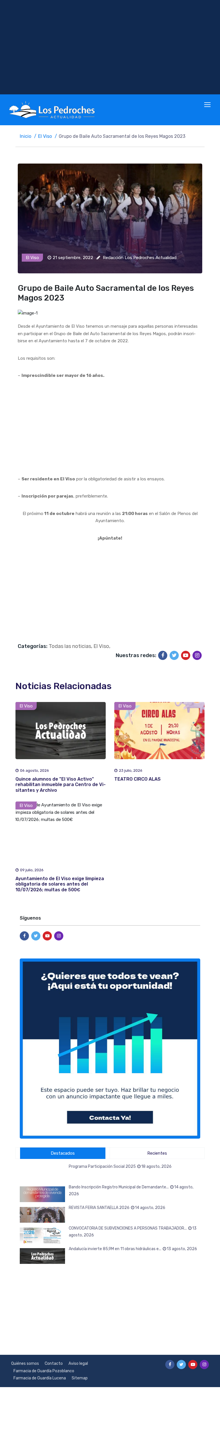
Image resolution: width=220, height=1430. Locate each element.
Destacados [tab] (63, 1153)
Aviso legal (78, 1363)
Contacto (54, 1363)
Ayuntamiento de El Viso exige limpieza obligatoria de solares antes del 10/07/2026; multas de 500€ (59, 884)
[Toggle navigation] (208, 105)
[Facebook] (162, 655)
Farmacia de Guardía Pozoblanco (43, 1371)
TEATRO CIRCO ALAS (137, 779)
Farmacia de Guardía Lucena (39, 1378)
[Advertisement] (110, 47)
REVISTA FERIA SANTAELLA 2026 (117, 1207)
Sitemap (80, 1378)
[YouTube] (185, 655)
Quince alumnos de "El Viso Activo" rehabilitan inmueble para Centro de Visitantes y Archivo (60, 784)
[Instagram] (197, 655)
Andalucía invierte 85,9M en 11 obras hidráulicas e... (133, 1248)
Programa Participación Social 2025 (120, 1166)
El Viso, (101, 646)
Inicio (25, 136)
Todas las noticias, (70, 646)
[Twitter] (174, 655)
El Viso (45, 136)
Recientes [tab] (157, 1153)
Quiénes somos (25, 1363)
